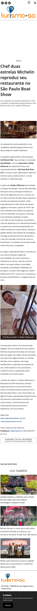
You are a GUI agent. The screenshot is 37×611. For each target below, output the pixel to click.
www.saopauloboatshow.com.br (12, 418)
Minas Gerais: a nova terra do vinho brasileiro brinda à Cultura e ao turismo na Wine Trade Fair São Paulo (18, 531)
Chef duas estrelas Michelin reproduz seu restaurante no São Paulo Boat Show (17, 80)
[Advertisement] (18, 39)
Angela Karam (15, 431)
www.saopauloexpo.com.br (11, 421)
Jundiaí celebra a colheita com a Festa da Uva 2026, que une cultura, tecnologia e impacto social (17, 500)
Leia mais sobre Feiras (8, 464)
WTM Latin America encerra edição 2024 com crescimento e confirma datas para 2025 (17, 563)
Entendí (8, 605)
